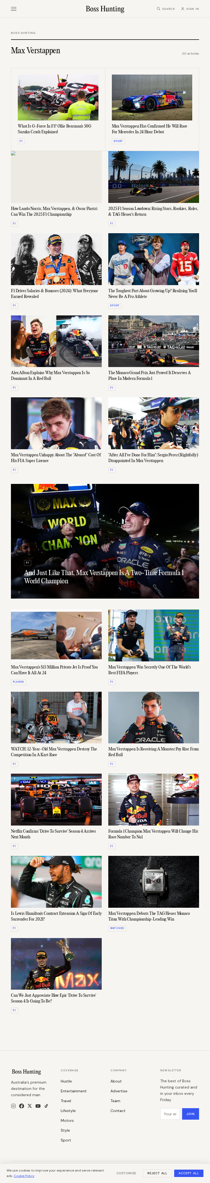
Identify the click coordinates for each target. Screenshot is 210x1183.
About (116, 1081)
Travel (66, 1100)
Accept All (189, 1173)
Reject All (157, 1173)
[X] (29, 1106)
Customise (126, 1173)
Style (65, 1130)
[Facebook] (21, 1106)
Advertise (118, 1091)
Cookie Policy (24, 1176)
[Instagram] (13, 1106)
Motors (67, 1120)
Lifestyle (68, 1110)
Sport (66, 1140)
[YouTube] (38, 1106)
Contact (118, 1110)
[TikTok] (46, 1106)
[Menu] (13, 9)
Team (115, 1100)
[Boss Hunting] (105, 8)
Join (190, 1114)
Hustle (66, 1081)
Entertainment (74, 1091)
